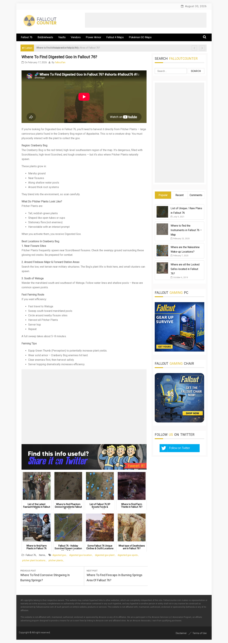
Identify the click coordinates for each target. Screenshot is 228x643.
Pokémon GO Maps (140, 37)
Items (42, 555)
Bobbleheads (45, 37)
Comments (196, 195)
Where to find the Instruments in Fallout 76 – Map (186, 230)
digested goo (59, 555)
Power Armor (93, 37)
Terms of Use (199, 633)
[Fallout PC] (179, 350)
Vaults (62, 37)
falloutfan (60, 62)
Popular (163, 195)
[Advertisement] (145, 20)
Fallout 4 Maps (115, 37)
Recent (179, 195)
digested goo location (80, 555)
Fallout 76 (26, 37)
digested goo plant (105, 555)
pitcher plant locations (33, 560)
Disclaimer (181, 633)
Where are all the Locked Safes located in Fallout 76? (185, 269)
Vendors (76, 37)
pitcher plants (56, 560)
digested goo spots (128, 555)
